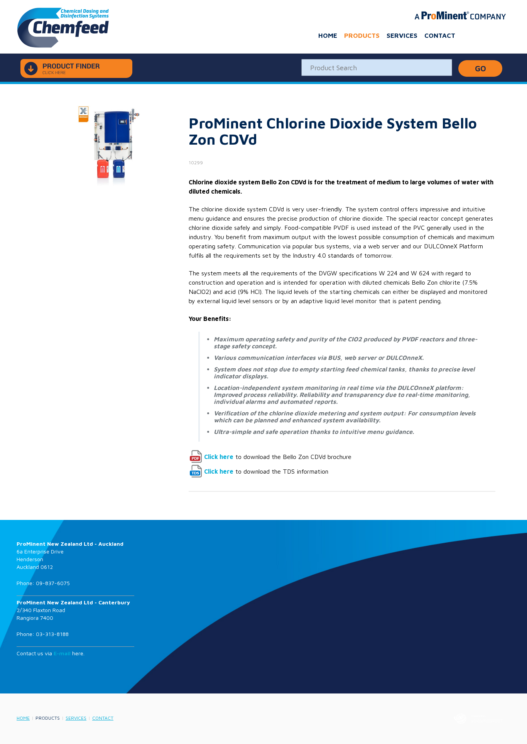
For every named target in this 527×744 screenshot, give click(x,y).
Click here (218, 456)
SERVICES (402, 35)
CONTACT (439, 35)
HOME (327, 35)
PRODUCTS (362, 35)
